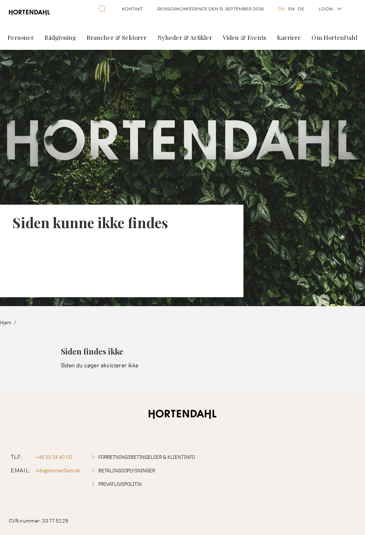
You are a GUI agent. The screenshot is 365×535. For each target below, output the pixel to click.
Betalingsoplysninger (126, 470)
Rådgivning (60, 37)
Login (326, 8)
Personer (20, 37)
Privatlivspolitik (120, 484)
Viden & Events (244, 37)
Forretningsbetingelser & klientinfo (146, 457)
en (291, 8)
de (301, 8)
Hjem (5, 322)
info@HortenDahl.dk (58, 470)
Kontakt (132, 8)
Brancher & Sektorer (116, 37)
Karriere (289, 37)
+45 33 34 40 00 (54, 457)
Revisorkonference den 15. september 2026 (210, 8)
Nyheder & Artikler (185, 37)
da (281, 8)
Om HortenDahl (334, 37)
